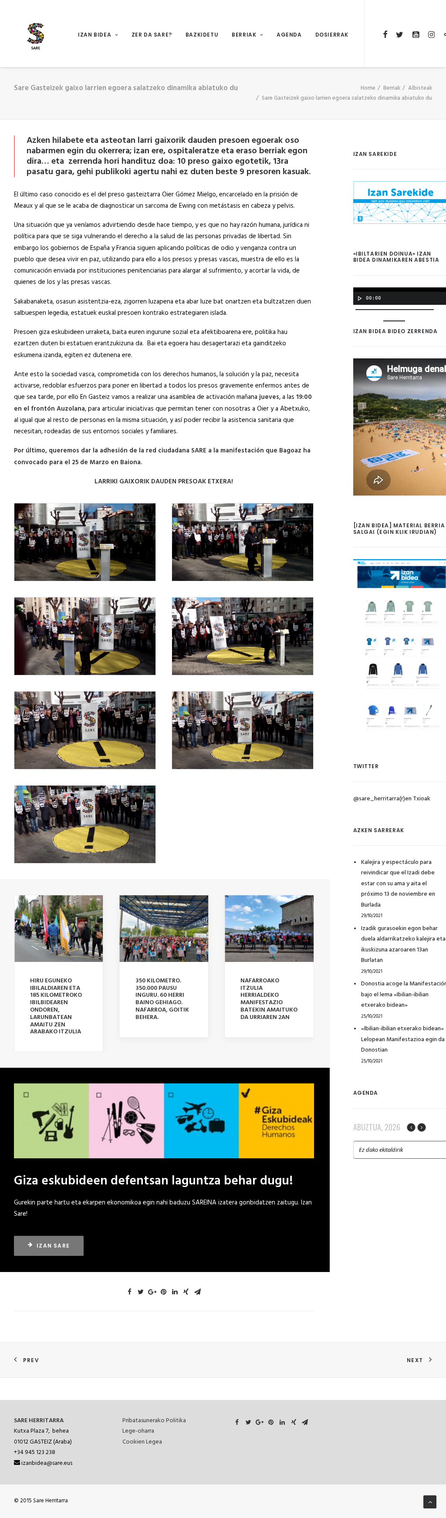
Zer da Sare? (152, 34)
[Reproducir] (358, 298)
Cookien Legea (142, 1442)
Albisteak (420, 88)
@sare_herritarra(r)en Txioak (391, 799)
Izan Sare (53, 1231)
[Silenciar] (377, 320)
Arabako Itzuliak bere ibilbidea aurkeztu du (267, 988)
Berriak (244, 34)
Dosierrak (331, 34)
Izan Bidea (94, 34)
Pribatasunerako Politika (154, 1421)
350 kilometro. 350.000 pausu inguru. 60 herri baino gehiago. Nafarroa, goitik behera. (57, 999)
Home (368, 88)
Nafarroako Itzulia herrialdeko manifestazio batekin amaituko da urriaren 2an (164, 999)
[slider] (396, 320)
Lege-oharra (138, 1431)
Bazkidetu (202, 34)
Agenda (289, 34)
